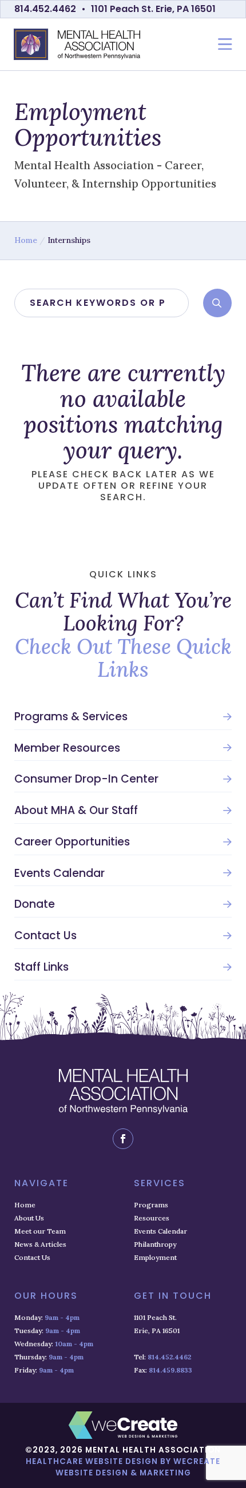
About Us (29, 1218)
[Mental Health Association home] (77, 44)
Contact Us (45, 936)
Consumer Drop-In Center (86, 779)
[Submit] (217, 303)
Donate (34, 904)
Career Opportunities (72, 842)
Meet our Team (40, 1231)
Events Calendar (59, 873)
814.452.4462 (45, 8)
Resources (151, 1218)
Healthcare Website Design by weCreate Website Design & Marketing (123, 1467)
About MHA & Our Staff (76, 810)
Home (25, 240)
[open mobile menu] (225, 44)
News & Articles (40, 1244)
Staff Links (41, 967)
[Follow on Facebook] (123, 1138)
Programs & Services (71, 717)
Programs (151, 1204)
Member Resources (67, 748)
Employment (155, 1257)
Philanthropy (155, 1244)
